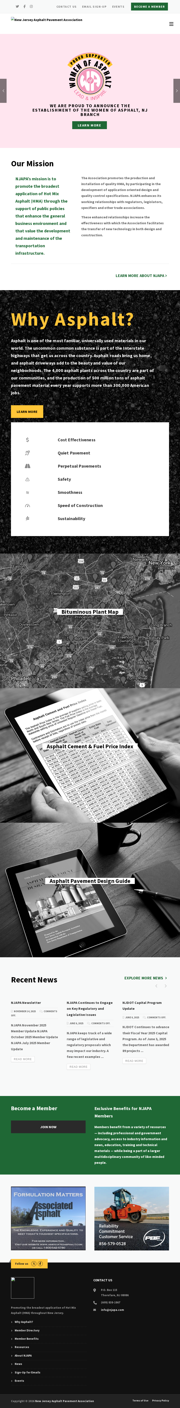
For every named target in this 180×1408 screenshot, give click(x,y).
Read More (23, 1059)
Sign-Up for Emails (27, 1372)
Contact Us (66, 7)
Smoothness (70, 492)
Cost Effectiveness (77, 439)
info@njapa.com (112, 1310)
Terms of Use (140, 1400)
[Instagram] (31, 6)
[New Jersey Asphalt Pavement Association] (46, 19)
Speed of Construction (80, 505)
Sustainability (71, 518)
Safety (64, 479)
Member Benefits (27, 1339)
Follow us (22, 1264)
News (18, 1364)
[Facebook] (24, 6)
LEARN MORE (27, 411)
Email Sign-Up (94, 7)
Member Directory (27, 1330)
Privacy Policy (160, 1400)
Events (118, 7)
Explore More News (144, 977)
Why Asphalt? (24, 1322)
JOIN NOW (48, 1127)
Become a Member (149, 7)
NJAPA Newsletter (26, 1002)
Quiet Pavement (74, 453)
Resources (22, 1347)
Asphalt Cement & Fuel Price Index (90, 755)
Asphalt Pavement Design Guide (90, 890)
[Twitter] (17, 6)
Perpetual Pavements (79, 466)
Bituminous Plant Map (90, 621)
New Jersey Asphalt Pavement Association (64, 1401)
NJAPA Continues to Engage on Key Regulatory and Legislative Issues (90, 1008)
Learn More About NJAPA (140, 275)
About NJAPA (23, 1355)
